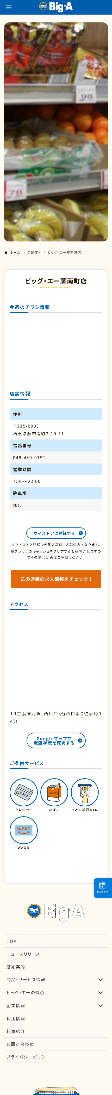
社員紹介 (16, 1031)
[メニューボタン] (8, 7)
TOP (12, 941)
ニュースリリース (23, 954)
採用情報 (16, 1018)
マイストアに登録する (54, 533)
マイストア (102, 892)
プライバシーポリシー (28, 1057)
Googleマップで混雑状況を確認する (54, 740)
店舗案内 (34, 252)
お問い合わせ (20, 1044)
